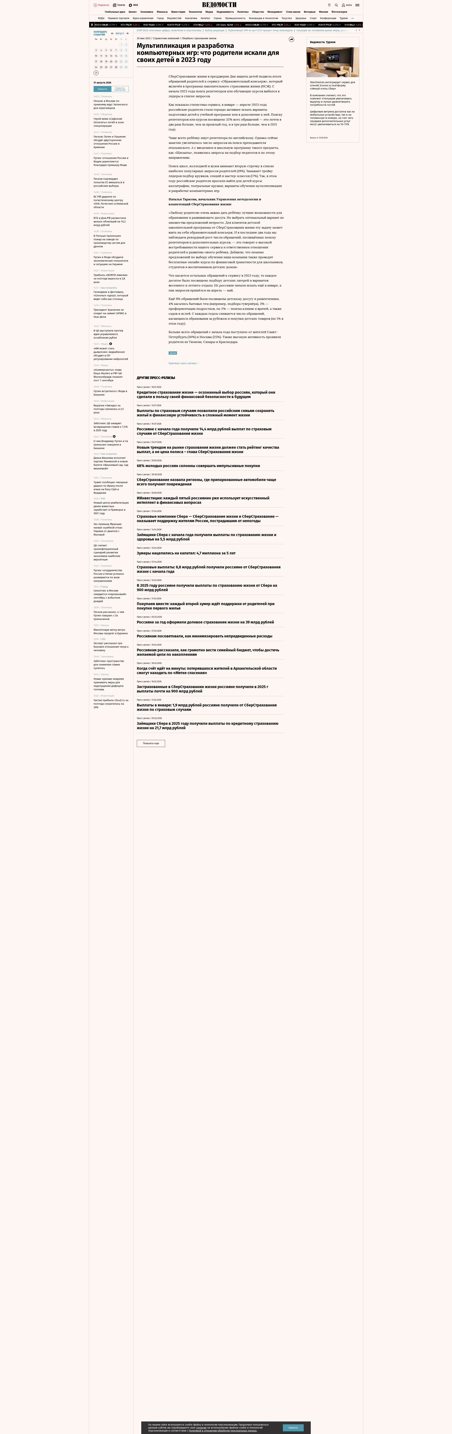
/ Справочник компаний (165, 38)
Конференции (328, 18)
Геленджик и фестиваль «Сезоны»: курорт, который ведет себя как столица (111, 295)
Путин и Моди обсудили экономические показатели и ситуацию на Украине (111, 261)
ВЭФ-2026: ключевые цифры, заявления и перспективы (169, 30)
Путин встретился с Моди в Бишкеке (110, 393)
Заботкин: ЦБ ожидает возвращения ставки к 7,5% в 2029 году (111, 427)
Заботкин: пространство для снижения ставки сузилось (109, 664)
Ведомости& (174, 18)
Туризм (344, 18)
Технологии (195, 11)
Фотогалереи (339, 11)
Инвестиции (178, 11)
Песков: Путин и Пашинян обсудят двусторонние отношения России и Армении (110, 142)
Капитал (205, 18)
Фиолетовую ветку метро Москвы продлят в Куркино (111, 631)
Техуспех (287, 18)
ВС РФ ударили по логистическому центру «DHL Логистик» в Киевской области (111, 202)
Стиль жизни (293, 11)
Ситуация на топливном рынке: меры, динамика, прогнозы (330, 30)
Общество (258, 11)
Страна (218, 18)
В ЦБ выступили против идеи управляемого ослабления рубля (108, 334)
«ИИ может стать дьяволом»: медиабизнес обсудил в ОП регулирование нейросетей (111, 354)
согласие (201, 1427)
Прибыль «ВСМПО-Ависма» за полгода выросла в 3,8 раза (110, 278)
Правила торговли (118, 18)
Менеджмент (274, 11)
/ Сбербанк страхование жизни (198, 38)
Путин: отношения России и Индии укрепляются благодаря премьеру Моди (111, 161)
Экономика (146, 11)
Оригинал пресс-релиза (183, 363)
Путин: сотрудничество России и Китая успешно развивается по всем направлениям (109, 575)
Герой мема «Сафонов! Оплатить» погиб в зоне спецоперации (109, 122)
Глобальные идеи (115, 11)
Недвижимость (225, 11)
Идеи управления (143, 18)
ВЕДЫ (101, 18)
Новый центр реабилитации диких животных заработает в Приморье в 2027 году (111, 508)
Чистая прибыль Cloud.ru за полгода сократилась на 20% (111, 704)
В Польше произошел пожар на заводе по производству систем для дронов (109, 241)
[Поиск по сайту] (336, 5)
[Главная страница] (219, 5)
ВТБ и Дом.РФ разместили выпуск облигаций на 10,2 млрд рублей (110, 221)
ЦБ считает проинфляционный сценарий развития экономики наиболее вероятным (107, 552)
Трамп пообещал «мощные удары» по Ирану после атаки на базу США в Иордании (111, 487)
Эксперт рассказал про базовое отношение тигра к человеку (111, 647)
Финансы (162, 11)
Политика (243, 11)
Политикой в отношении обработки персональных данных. (223, 1430)
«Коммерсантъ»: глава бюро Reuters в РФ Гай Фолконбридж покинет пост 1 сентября (108, 375)
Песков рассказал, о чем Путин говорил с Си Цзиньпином (109, 615)
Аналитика (191, 18)
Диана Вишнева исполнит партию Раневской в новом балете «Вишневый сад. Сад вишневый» (111, 463)
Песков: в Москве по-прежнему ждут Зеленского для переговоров (111, 104)
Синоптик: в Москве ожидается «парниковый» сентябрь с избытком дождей (110, 596)
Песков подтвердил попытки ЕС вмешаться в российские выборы (109, 182)
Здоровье (300, 18)
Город (160, 18)
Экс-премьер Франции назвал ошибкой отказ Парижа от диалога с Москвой (108, 529)
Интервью (310, 11)
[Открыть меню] (357, 5)
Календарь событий (100, 33)
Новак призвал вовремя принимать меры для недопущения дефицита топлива (109, 684)
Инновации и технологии (263, 18)
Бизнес (133, 11)
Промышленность (235, 18)
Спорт (313, 18)
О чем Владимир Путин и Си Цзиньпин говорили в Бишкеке (111, 445)
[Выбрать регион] (329, 5)
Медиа (209, 11)
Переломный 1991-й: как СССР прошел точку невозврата (260, 30)
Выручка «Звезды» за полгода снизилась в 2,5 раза (109, 409)
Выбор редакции (214, 30)
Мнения (323, 11)
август (120, 33)
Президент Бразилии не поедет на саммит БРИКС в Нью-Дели (110, 313)
